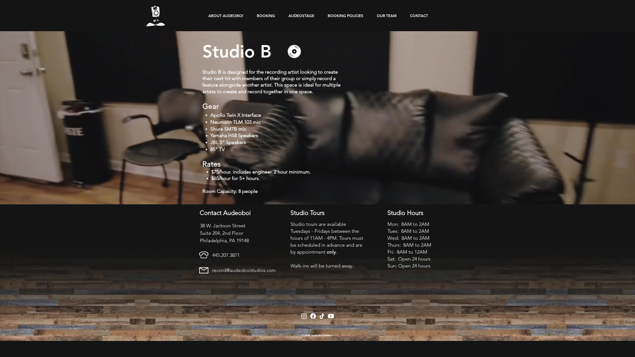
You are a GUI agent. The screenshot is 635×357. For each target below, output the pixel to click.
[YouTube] (331, 316)
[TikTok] (322, 316)
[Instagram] (304, 316)
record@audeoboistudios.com (244, 270)
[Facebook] (313, 316)
